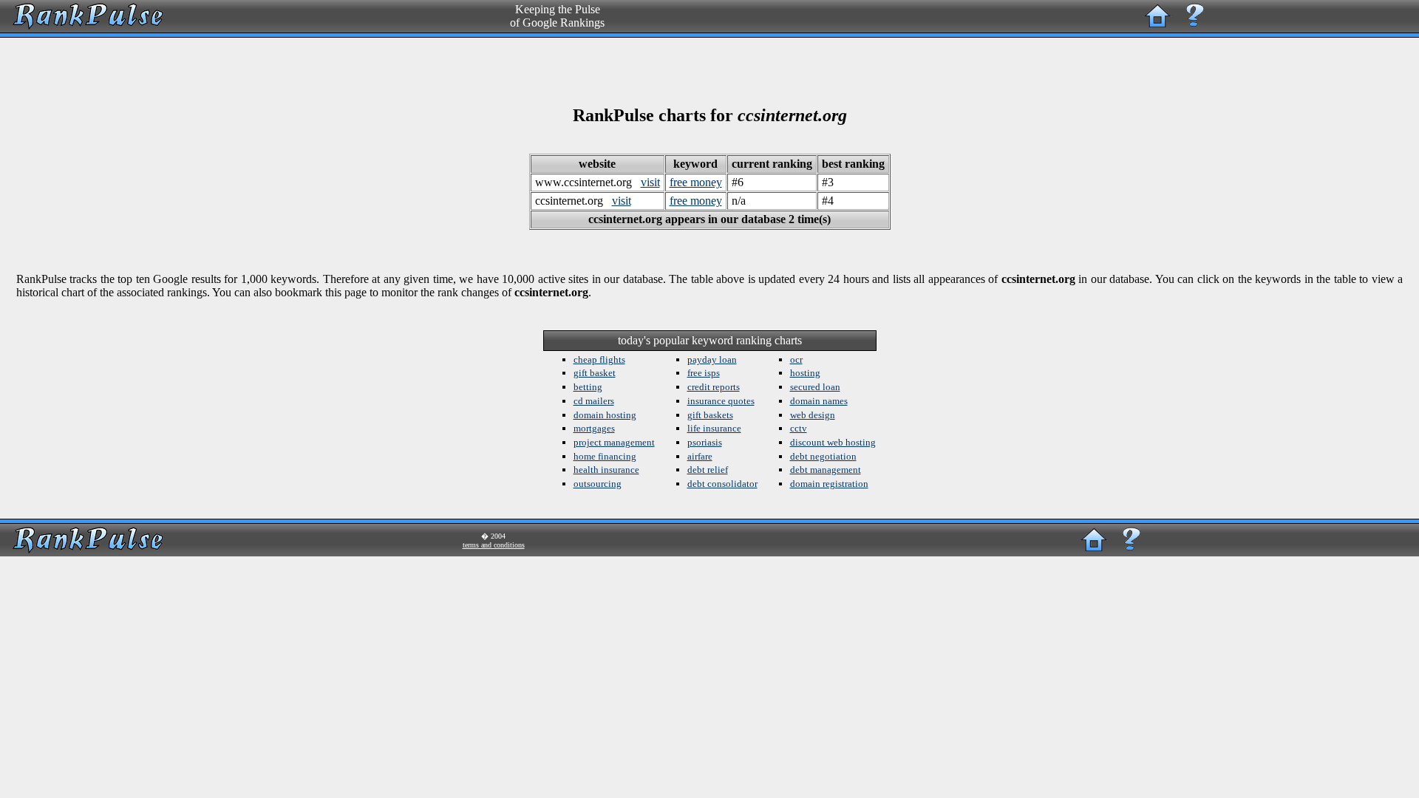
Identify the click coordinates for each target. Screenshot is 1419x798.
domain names (819, 400)
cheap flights (599, 359)
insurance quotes (721, 400)
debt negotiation (823, 456)
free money (696, 182)
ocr (796, 359)
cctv (798, 428)
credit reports (713, 386)
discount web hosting (833, 442)
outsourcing (598, 483)
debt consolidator (722, 483)
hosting (805, 372)
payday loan (712, 359)
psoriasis (704, 442)
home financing (605, 456)
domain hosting (605, 414)
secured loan (815, 386)
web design (812, 414)
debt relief (707, 469)
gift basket (595, 372)
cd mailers (594, 400)
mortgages (594, 428)
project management (614, 442)
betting (588, 386)
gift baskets (710, 414)
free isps (703, 372)
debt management (825, 469)
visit (650, 182)
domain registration (829, 483)
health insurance (606, 469)
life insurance (714, 428)
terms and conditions (494, 545)
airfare (699, 456)
